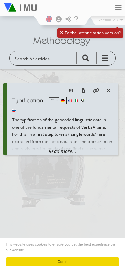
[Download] (83, 91)
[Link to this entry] (96, 91)
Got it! (62, 261)
